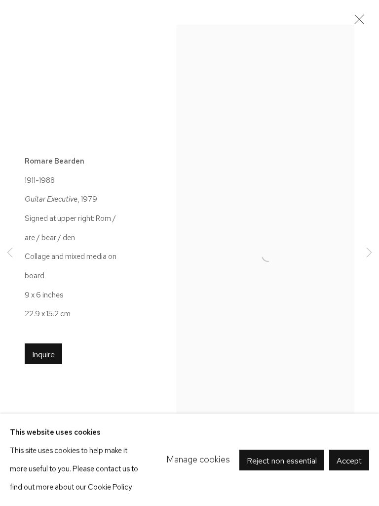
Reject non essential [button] (282, 460)
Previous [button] (10, 253)
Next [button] (369, 253)
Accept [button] (349, 460)
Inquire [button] (43, 354)
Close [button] (356, 22)
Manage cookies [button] (198, 459)
